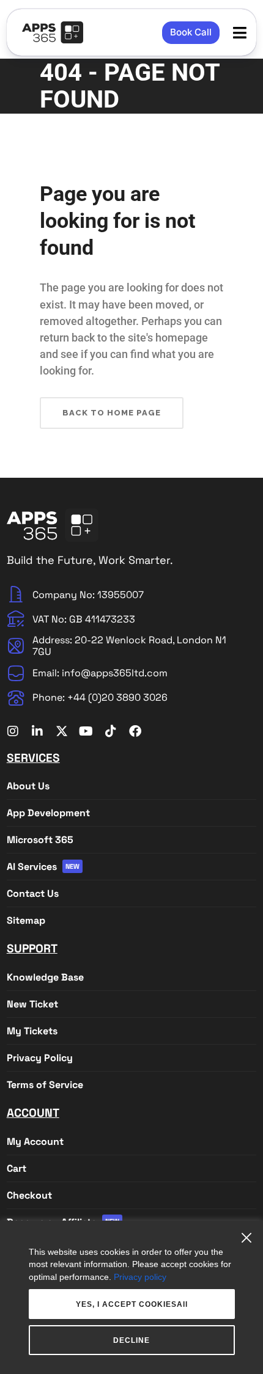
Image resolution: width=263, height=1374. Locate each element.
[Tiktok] (111, 731)
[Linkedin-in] (37, 731)
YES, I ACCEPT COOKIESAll (132, 1304)
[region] (131, 1297)
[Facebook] (135, 731)
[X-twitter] (62, 731)
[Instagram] (13, 731)
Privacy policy (140, 1277)
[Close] (249, 1233)
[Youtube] (86, 731)
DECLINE (131, 1340)
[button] (239, 32)
